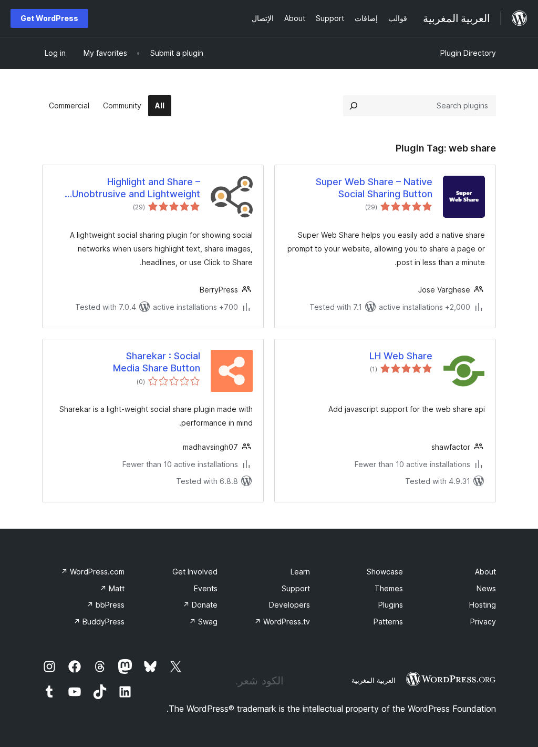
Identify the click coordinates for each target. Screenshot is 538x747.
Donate (200, 604)
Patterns (388, 621)
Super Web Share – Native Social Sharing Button (374, 187)
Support (296, 588)
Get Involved (195, 571)
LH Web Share (400, 355)
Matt (112, 588)
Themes (389, 588)
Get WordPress (49, 18)
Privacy (483, 621)
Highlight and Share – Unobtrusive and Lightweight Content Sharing (136, 188)
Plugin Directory (468, 52)
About (485, 571)
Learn (300, 571)
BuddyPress (99, 621)
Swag (203, 621)
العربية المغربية (373, 680)
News (486, 588)
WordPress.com (93, 571)
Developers (289, 604)
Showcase (385, 571)
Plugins (390, 604)
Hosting (482, 604)
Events (206, 588)
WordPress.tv (282, 621)
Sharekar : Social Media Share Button (156, 362)
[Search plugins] (353, 105)
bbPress (106, 604)
